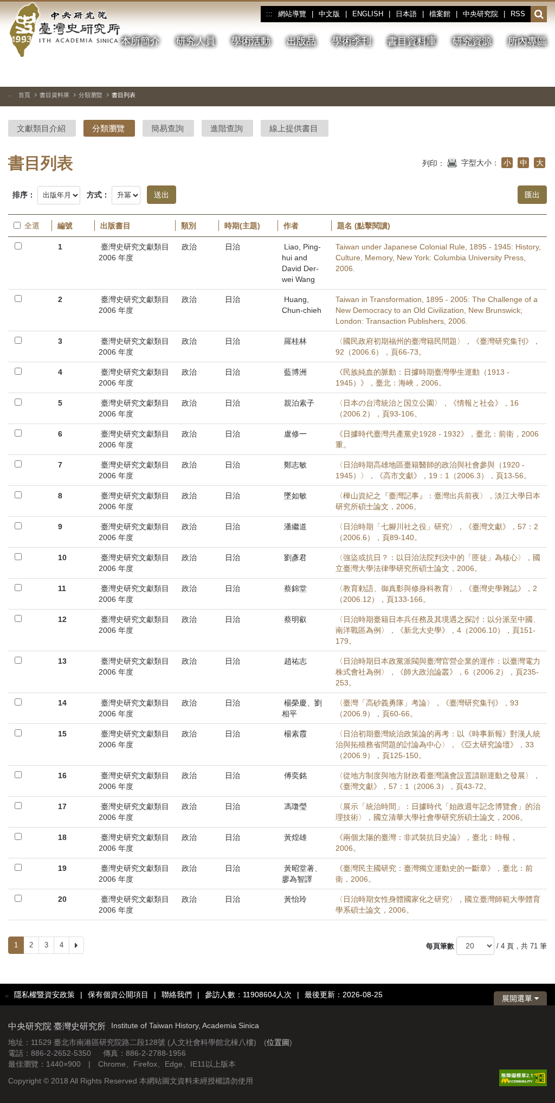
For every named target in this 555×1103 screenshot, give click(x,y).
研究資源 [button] (472, 41)
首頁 (24, 95)
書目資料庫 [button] (412, 41)
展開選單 (518, 998)
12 (62, 619)
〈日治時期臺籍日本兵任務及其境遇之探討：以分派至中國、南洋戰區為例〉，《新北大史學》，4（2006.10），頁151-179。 (437, 630)
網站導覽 (292, 14)
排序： (23, 194)
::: (269, 14)
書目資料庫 (54, 95)
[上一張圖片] (500, 73)
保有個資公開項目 (118, 994)
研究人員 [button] (195, 41)
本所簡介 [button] (140, 41)
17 (62, 806)
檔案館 (439, 14)
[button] (539, 14)
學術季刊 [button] (351, 41)
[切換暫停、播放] (480, 73)
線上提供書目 (293, 128)
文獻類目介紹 (41, 128)
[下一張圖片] (519, 73)
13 (62, 661)
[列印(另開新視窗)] (452, 161)
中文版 (329, 14)
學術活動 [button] (250, 41)
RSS (518, 14)
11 (62, 588)
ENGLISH (367, 14)
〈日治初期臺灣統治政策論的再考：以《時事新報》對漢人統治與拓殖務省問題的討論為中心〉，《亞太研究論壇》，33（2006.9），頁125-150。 (437, 744)
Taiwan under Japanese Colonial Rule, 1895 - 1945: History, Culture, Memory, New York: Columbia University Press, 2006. (438, 257)
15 (62, 733)
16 (62, 775)
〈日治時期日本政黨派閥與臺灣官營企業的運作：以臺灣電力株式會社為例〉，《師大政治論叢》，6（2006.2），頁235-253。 (437, 672)
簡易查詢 (167, 128)
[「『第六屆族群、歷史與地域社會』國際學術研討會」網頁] (539, 73)
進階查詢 (226, 128)
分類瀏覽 (90, 95)
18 (62, 837)
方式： (98, 194)
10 (62, 557)
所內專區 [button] (527, 41)
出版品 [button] (301, 41)
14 (62, 702)
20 (62, 899)
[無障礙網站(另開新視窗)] (523, 1077)
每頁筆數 (440, 946)
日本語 (406, 14)
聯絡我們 (177, 994)
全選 (32, 225)
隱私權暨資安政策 (44, 994)
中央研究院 (480, 14)
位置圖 (278, 1042)
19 (62, 868)
